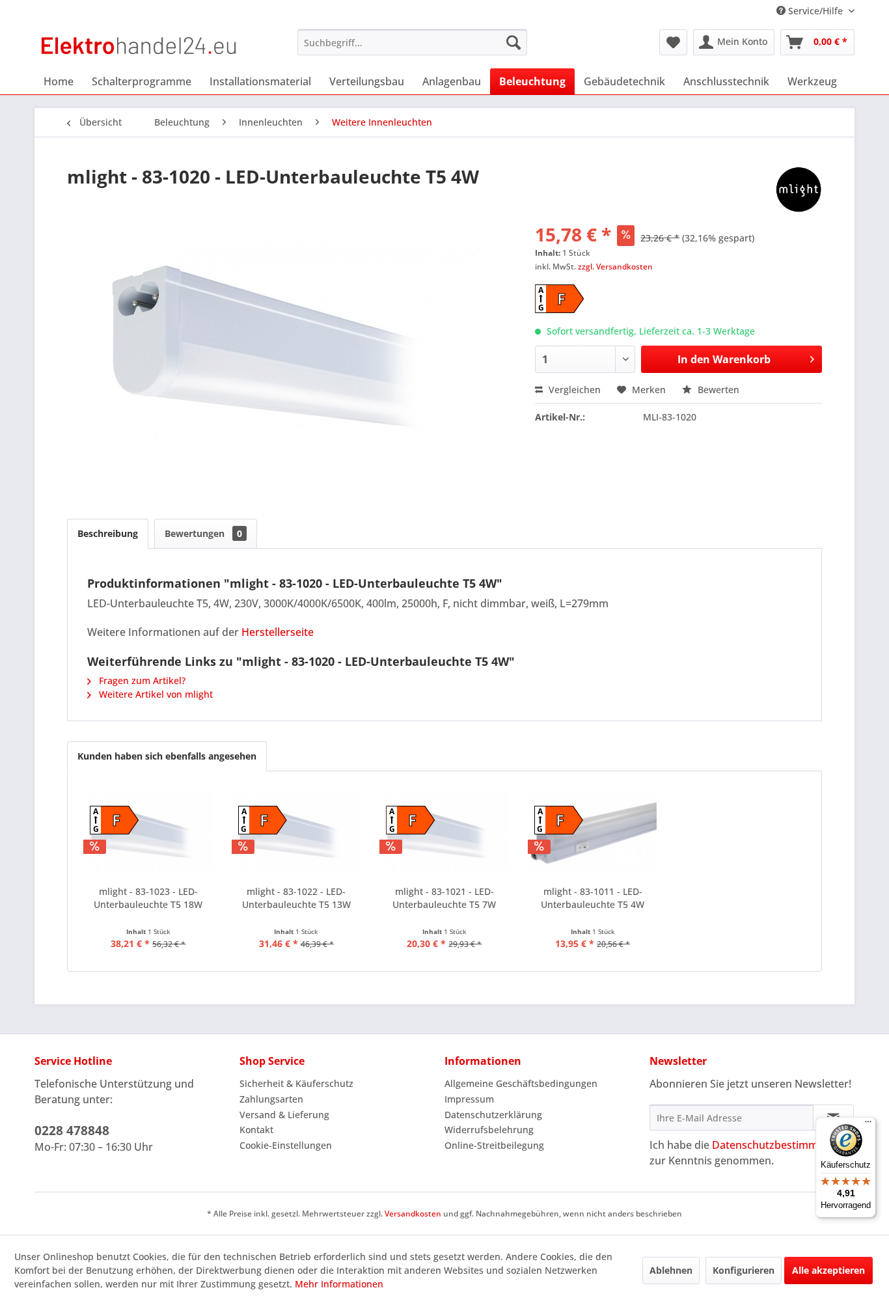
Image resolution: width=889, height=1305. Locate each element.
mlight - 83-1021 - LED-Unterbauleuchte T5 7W (444, 898)
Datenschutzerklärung (493, 1114)
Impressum (469, 1099)
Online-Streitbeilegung (494, 1145)
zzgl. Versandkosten (615, 266)
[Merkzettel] (673, 42)
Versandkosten (413, 1213)
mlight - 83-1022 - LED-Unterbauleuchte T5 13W (296, 898)
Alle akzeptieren (828, 1270)
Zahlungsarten (271, 1099)
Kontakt (256, 1129)
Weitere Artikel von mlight (154, 694)
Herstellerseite (277, 632)
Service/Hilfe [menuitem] (815, 11)
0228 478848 (71, 1130)
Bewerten (717, 389)
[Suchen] (513, 42)
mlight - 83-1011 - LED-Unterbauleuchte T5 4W (592, 898)
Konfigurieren (743, 1270)
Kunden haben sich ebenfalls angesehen (166, 756)
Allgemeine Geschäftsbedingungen (520, 1083)
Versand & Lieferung (284, 1114)
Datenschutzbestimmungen (780, 1145)
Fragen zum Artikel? (140, 680)
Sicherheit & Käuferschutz (296, 1083)
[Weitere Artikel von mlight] (799, 189)
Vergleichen (573, 389)
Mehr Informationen (339, 1284)
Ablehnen (671, 1270)
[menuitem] (412, 42)
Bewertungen (203, 533)
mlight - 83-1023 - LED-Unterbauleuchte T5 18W (148, 898)
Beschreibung (107, 533)
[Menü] (868, 1125)
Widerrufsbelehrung (489, 1129)
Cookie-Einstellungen (285, 1145)
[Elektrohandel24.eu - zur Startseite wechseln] (139, 45)
